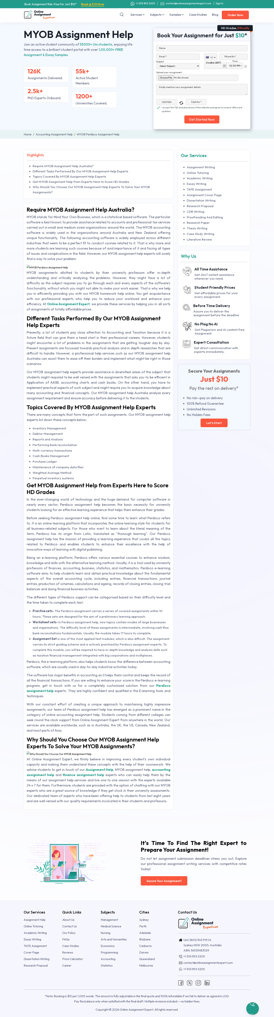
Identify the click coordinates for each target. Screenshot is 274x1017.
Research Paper (198, 223)
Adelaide (145, 933)
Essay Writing (196, 184)
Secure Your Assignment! (164, 881)
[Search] (122, 15)
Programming (109, 952)
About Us (68, 920)
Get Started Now (202, 119)
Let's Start (214, 423)
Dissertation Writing (201, 200)
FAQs (66, 939)
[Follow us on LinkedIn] (207, 982)
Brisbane (145, 939)
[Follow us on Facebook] (181, 982)
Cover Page (31, 952)
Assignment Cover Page (204, 195)
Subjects (156, 14)
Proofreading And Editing (205, 217)
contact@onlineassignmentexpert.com (188, 3)
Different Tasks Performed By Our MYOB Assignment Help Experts (80, 171)
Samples (175, 14)
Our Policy (68, 933)
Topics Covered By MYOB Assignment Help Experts (69, 176)
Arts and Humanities (114, 939)
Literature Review (199, 239)
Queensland (147, 959)
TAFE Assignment (199, 189)
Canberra (145, 946)
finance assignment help (83, 775)
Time (234, 61)
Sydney (144, 920)
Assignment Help (34, 920)
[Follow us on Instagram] (198, 982)
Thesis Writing (197, 228)
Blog (215, 14)
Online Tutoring (198, 173)
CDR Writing (195, 211)
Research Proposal (200, 206)
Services (136, 14)
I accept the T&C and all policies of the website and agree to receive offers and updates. (202, 107)
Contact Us (69, 926)
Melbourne (146, 965)
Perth (143, 926)
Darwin (144, 952)
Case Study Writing (200, 234)
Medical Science (111, 926)
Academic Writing (199, 178)
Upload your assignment (169, 72)
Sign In (219, 3)
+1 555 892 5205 (145, 3)
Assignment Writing (201, 167)
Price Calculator (72, 959)
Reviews (67, 952)
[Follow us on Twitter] (190, 982)
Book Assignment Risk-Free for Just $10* (64, 4)
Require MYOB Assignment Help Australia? (63, 166)
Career (66, 965)
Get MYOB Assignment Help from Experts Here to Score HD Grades (81, 182)
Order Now (235, 15)
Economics (108, 946)
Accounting (108, 959)
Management (109, 920)
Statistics (107, 965)
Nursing (105, 933)
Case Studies (198, 14)
